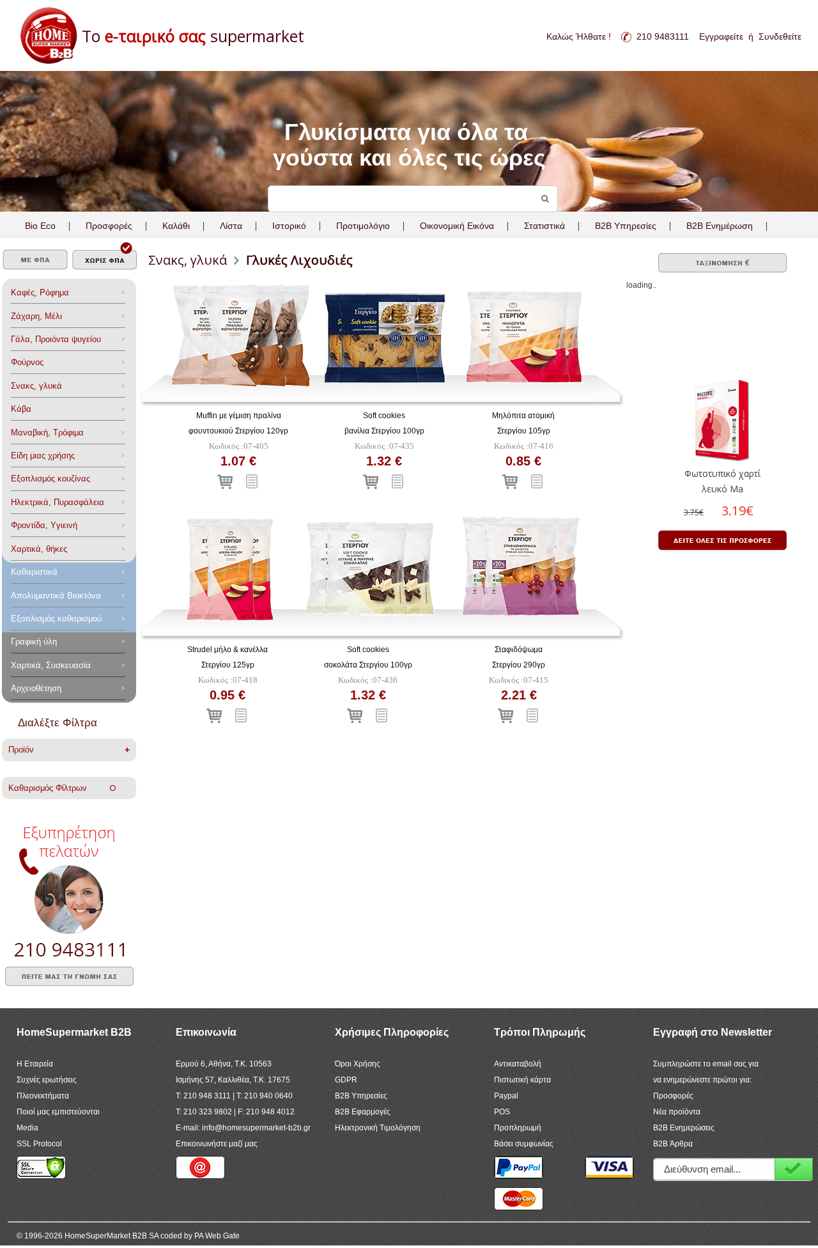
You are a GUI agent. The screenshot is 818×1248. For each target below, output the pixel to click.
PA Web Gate (217, 1235)
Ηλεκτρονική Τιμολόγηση (378, 1127)
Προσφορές (109, 226)
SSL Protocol (39, 1143)
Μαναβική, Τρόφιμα (47, 432)
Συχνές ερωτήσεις (47, 1079)
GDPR (346, 1079)
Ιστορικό (289, 226)
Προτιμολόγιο (363, 226)
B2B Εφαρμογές (362, 1111)
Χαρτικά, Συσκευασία (51, 665)
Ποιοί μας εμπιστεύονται (58, 1111)
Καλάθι (176, 226)
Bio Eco (40, 226)
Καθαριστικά (34, 572)
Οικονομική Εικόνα (457, 226)
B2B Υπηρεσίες (361, 1095)
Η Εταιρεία (35, 1063)
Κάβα (21, 409)
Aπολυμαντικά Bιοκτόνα (56, 595)
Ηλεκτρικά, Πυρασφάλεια (57, 502)
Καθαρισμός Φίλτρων (59, 788)
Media (27, 1127)
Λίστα (231, 226)
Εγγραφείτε (721, 36)
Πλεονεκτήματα (43, 1095)
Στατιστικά (544, 226)
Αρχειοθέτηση (36, 688)
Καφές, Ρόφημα (40, 292)
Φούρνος (27, 362)
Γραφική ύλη (34, 641)
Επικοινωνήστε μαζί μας (217, 1143)
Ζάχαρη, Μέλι (36, 316)
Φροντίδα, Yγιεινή (44, 525)
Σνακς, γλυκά (36, 386)
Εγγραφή (794, 1169)
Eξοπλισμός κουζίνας (50, 478)
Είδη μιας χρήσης (43, 455)
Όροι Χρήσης (357, 1063)
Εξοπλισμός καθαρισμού (56, 618)
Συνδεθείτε (780, 36)
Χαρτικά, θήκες (39, 549)
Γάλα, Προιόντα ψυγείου (56, 339)
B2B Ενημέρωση (719, 226)
